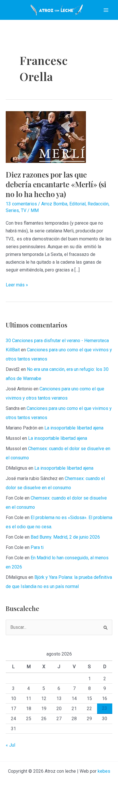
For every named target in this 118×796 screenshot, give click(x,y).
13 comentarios (21, 204)
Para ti (37, 547)
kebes (104, 771)
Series (12, 210)
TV (23, 210)
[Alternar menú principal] (106, 10)
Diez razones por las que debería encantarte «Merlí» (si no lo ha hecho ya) (56, 184)
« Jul (10, 745)
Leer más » (17, 285)
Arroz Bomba (54, 204)
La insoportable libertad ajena (73, 428)
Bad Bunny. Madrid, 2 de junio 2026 (65, 537)
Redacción (98, 204)
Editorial (77, 204)
